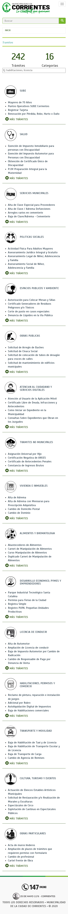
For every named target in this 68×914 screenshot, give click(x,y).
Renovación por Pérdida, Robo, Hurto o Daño (33, 113)
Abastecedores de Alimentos (24, 545)
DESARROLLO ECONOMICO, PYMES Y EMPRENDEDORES (40, 582)
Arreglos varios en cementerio (25, 212)
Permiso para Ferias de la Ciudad (27, 600)
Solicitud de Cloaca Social (22, 351)
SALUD (24, 134)
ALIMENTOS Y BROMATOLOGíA (37, 533)
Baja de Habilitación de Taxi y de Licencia (32, 742)
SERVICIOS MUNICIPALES (34, 193)
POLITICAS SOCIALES (32, 237)
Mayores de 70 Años (20, 102)
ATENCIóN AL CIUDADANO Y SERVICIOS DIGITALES (36, 388)
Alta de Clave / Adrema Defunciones (29, 209)
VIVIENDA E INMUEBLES (34, 485)
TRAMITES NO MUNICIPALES (36, 442)
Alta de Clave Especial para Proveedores (31, 205)
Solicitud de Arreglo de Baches (26, 347)
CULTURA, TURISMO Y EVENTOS (38, 778)
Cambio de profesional (21, 856)
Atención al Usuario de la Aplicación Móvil (32, 398)
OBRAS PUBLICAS (30, 335)
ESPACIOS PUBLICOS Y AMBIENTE (39, 288)
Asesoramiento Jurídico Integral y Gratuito (33, 252)
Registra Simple (17, 604)
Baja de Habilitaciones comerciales (28, 710)
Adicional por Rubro (19, 702)
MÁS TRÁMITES (18, 119)
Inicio (8, 30)
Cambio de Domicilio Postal (24, 509)
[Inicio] (26, 9)
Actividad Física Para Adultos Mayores (30, 248)
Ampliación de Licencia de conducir (28, 647)
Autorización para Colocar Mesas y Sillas (31, 300)
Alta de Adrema (17, 497)
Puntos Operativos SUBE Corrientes (28, 106)
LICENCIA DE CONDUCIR (33, 632)
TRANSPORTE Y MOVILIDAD (36, 730)
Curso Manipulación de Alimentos (27, 552)
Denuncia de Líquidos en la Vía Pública (30, 315)
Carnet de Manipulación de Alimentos (30, 548)
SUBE (23, 90)
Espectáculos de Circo (20, 805)
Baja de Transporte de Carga (24, 754)
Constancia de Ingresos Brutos (26, 465)
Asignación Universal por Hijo (25, 454)
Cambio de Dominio (19, 513)
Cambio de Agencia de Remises (26, 758)
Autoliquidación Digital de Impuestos (29, 706)
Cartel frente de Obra (20, 860)
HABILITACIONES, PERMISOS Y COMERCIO (37, 685)
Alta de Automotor (19, 643)
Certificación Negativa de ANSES (27, 457)
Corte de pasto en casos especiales (28, 311)
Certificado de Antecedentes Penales (29, 461)
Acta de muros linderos (21, 845)
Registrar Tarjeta (18, 110)
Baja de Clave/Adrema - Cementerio (29, 216)
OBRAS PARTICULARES (33, 833)
